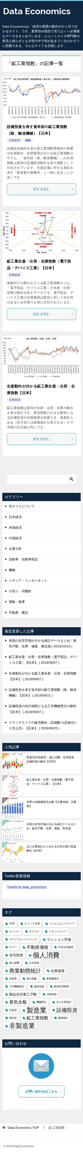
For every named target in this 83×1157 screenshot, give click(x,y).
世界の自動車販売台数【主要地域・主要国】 (51, 804)
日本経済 (14, 140)
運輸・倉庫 (17, 602)
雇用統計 (63, 1017)
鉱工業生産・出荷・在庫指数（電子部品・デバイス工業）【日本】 (50, 781)
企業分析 (15, 548)
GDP (12, 923)
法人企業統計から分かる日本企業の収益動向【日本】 (51, 848)
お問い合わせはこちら (41, 1091)
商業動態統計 (25, 971)
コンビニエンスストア (62, 923)
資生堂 (13, 1017)
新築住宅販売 (61, 986)
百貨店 (13, 1010)
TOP (23, 1127)
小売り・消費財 (20, 591)
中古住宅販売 (65, 947)
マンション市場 (59, 939)
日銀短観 (52, 994)
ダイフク (34, 931)
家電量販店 (52, 978)
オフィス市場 (32, 923)
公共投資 (34, 962)
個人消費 (46, 955)
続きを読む (41, 189)
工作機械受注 (16, 986)
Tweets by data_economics (27, 887)
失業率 (13, 978)
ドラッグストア (58, 931)
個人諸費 (14, 962)
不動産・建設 (18, 612)
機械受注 (41, 1002)
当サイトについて (22, 506)
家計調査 (32, 978)
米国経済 (15, 527)
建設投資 (39, 986)
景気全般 (18, 1002)
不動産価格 (37, 947)
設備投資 (66, 1010)
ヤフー (13, 947)
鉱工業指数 (37, 1018)
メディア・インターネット (28, 580)
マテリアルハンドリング (23, 939)
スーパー (14, 931)
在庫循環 (58, 971)
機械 (28, 140)
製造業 (37, 1010)
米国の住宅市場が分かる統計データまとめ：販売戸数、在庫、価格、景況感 (51, 826)
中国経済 (15, 538)
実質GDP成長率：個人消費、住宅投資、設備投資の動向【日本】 (52, 759)
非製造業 (22, 1025)
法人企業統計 (63, 1002)
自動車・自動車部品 (23, 559)
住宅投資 (16, 955)
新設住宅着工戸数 (23, 994)
